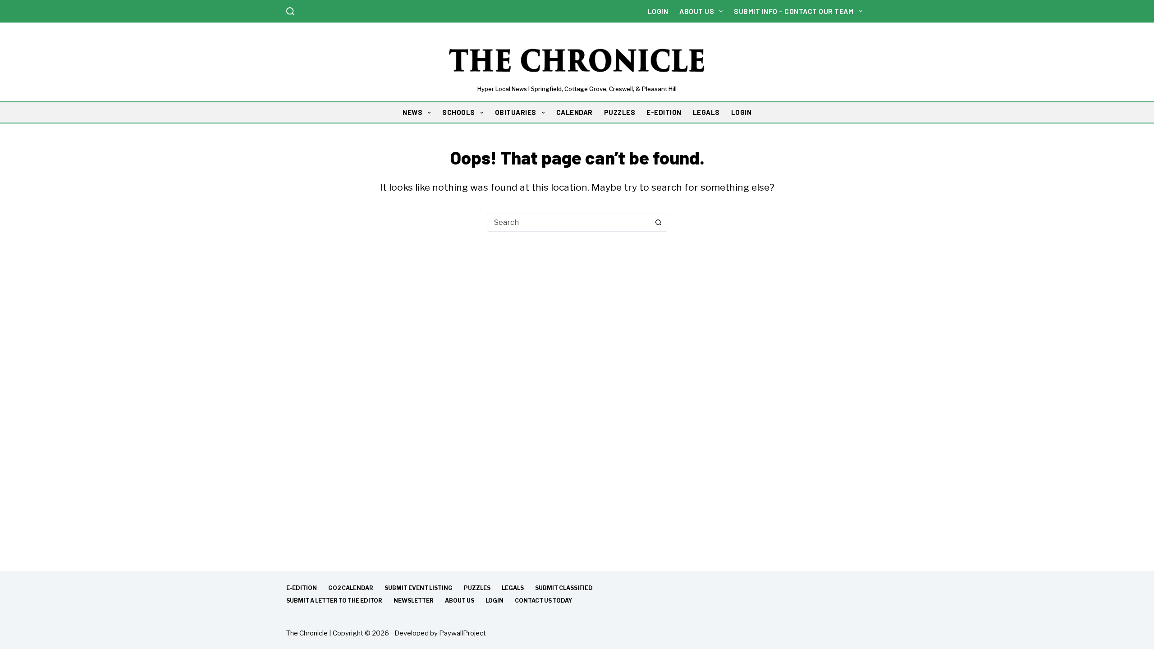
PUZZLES (620, 112)
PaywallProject (462, 633)
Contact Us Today (543, 600)
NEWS (412, 112)
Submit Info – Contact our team (793, 11)
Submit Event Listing (419, 588)
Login (658, 11)
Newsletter (414, 600)
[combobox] (568, 223)
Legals (513, 588)
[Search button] (658, 222)
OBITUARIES (515, 112)
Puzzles (477, 588)
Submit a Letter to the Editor (334, 600)
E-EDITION (664, 112)
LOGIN (741, 112)
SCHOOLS (458, 112)
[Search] (290, 11)
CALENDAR (574, 112)
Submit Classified (564, 588)
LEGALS (706, 112)
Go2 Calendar (350, 588)
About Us (696, 11)
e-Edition (301, 588)
